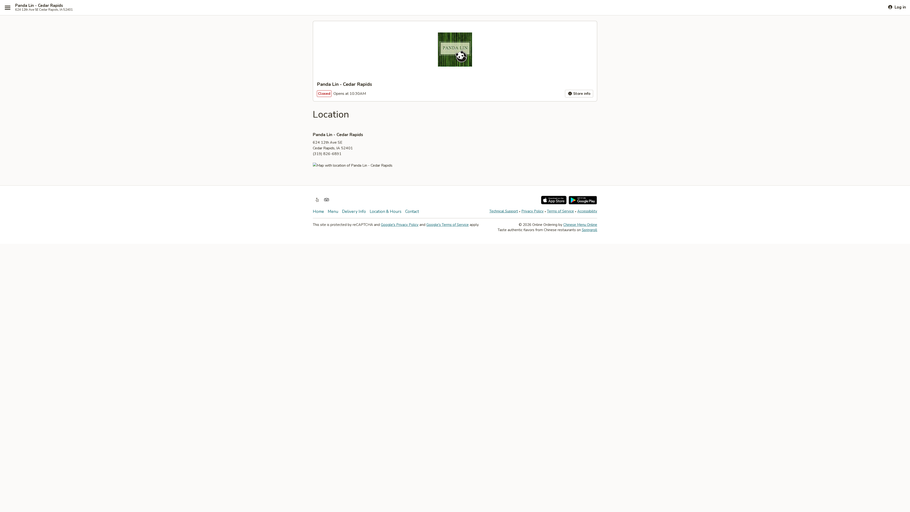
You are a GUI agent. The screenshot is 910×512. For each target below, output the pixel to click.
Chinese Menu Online (580, 224)
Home (318, 211)
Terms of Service (560, 211)
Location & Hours (385, 211)
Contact (412, 211)
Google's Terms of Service (447, 224)
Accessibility (587, 211)
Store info (581, 93)
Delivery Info (354, 211)
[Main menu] (7, 7)
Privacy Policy (532, 211)
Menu (333, 211)
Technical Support (503, 211)
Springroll (589, 230)
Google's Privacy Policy (400, 224)
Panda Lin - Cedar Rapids (39, 5)
